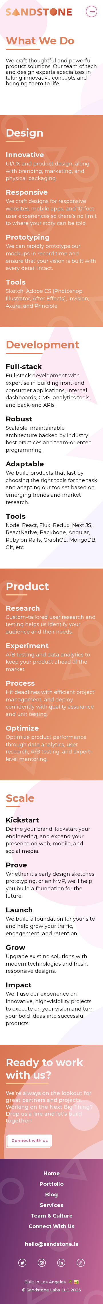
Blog (51, 1194)
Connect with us (29, 1140)
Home (51, 1173)
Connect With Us (51, 1226)
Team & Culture (52, 1216)
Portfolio (51, 1184)
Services (51, 1205)
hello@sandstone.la (51, 1244)
